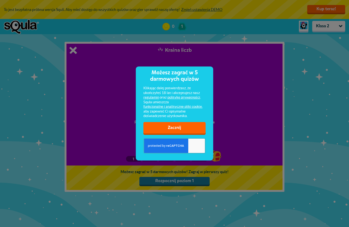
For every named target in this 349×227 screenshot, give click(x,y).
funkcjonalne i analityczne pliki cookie (172, 106)
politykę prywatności (183, 97)
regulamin (151, 97)
